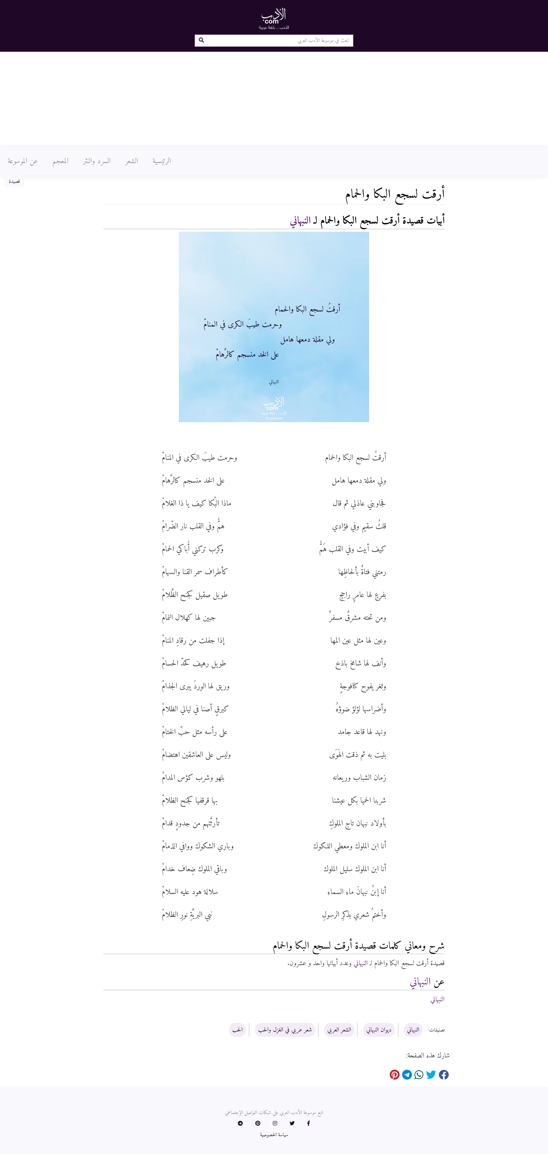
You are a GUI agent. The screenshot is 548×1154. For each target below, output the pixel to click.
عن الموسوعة (23, 161)
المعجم (60, 161)
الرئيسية (162, 161)
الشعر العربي (339, 1030)
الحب (237, 1030)
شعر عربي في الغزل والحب (285, 1030)
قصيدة (14, 181)
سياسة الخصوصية (274, 1135)
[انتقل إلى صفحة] (201, 41)
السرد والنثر (97, 161)
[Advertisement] (274, 99)
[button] (308, 1124)
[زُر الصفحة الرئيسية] (274, 18)
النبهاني (300, 221)
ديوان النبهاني (379, 1030)
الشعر (131, 161)
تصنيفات (437, 1030)
